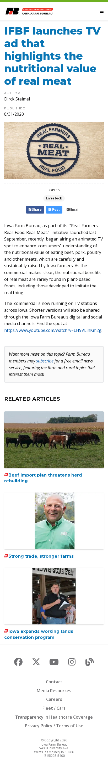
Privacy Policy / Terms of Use (54, 726)
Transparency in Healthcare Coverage (54, 717)
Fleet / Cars (54, 708)
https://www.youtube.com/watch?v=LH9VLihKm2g (52, 330)
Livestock (54, 198)
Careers (54, 699)
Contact (54, 682)
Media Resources (54, 691)
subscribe (44, 361)
